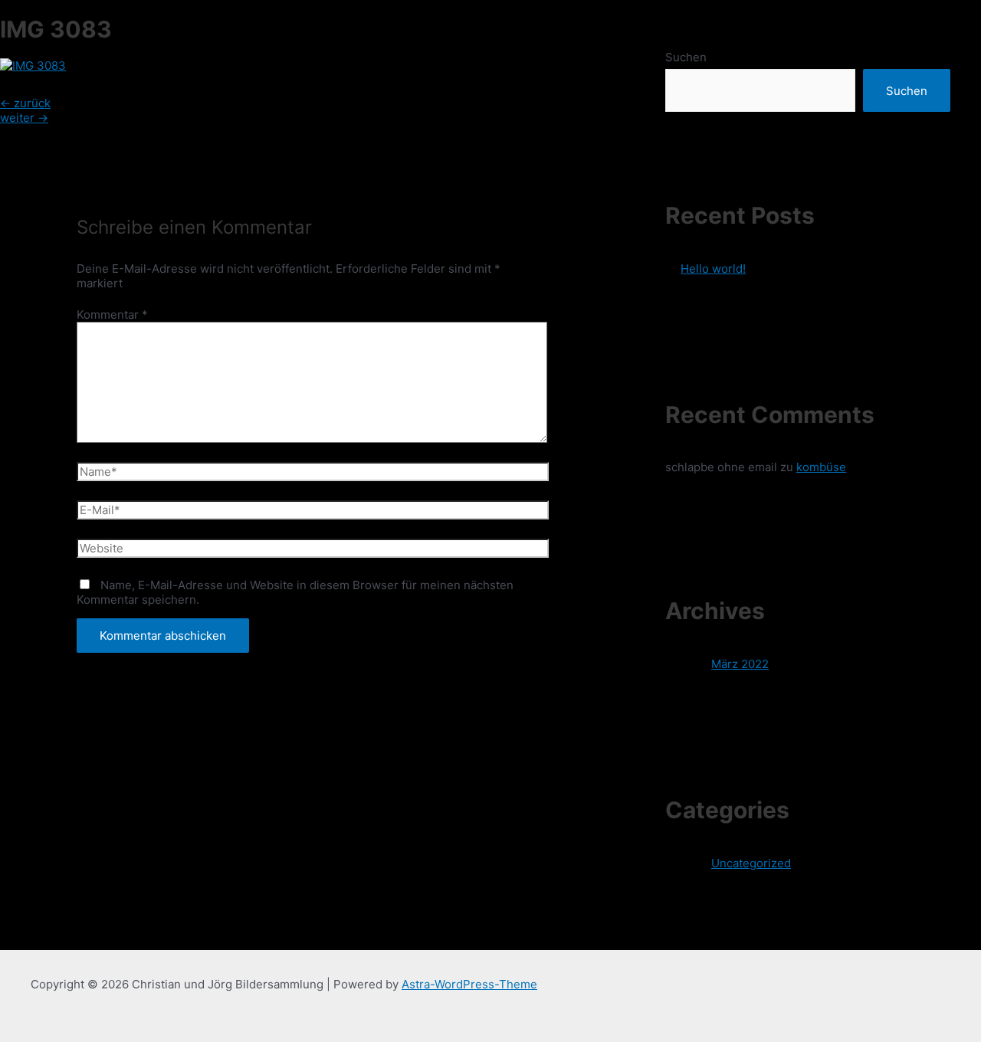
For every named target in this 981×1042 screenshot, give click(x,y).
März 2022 (740, 664)
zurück (25, 103)
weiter (24, 117)
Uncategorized (751, 863)
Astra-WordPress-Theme (469, 984)
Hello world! (713, 268)
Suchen (686, 57)
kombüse (821, 467)
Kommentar (112, 314)
